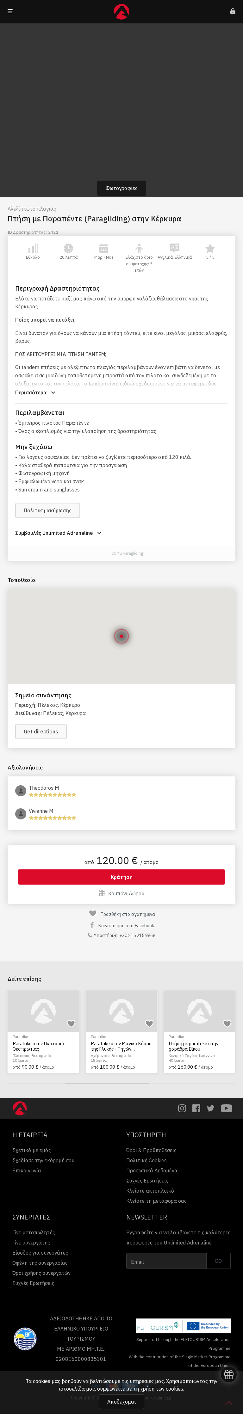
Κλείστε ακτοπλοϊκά (150, 1191)
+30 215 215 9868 (137, 935)
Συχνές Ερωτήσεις (147, 1180)
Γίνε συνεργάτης (31, 1242)
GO (218, 1261)
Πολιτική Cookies (146, 1160)
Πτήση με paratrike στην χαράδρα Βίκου (124, 1046)
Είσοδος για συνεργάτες (40, 1253)
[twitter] (211, 1108)
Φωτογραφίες (122, 188)
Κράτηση (122, 877)
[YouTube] (226, 1108)
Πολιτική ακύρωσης (48, 510)
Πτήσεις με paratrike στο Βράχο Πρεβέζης (203, 1046)
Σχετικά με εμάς (31, 1150)
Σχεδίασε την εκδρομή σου (43, 1160)
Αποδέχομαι (121, 1402)
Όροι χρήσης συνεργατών (41, 1273)
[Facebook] (196, 1108)
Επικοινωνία (26, 1170)
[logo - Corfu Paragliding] (104, 554)
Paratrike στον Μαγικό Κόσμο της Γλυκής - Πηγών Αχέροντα (52, 1046)
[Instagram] (182, 1108)
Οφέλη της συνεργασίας (40, 1263)
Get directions (41, 731)
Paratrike (29, 1036)
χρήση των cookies (161, 1389)
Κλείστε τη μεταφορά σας (156, 1201)
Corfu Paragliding (127, 553)
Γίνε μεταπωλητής (33, 1232)
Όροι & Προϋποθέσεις (151, 1150)
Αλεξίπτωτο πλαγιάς (32, 209)
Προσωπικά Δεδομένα (152, 1170)
